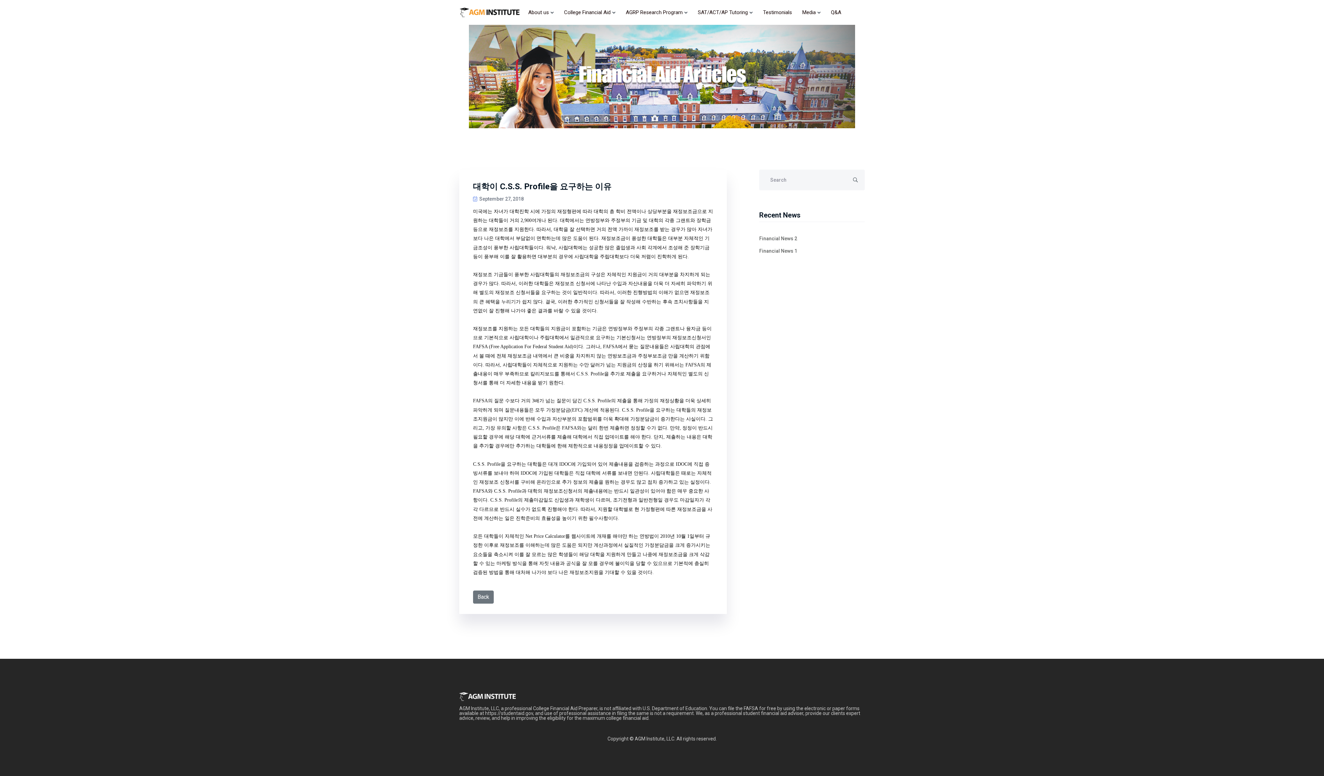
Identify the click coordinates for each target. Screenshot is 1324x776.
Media (809, 12)
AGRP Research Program (654, 12)
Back (483, 597)
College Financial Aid (587, 12)
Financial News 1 (778, 251)
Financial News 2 (778, 238)
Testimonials (777, 12)
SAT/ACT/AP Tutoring (723, 12)
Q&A (836, 12)
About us (538, 12)
